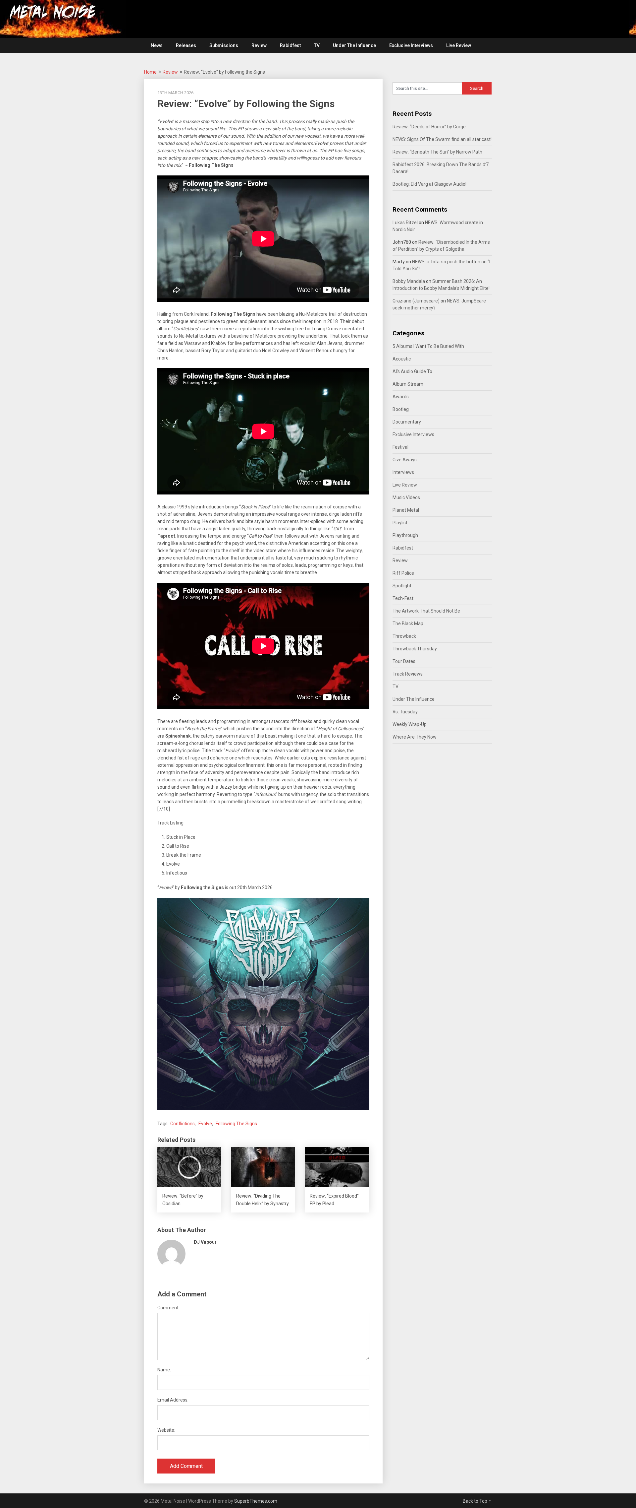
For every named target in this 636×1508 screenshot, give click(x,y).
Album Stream (408, 384)
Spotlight (402, 585)
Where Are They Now (415, 737)
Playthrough (405, 535)
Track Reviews (408, 674)
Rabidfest (290, 45)
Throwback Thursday (415, 648)
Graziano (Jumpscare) (416, 300)
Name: (164, 1369)
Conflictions (182, 1123)
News (157, 45)
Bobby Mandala (409, 281)
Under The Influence (354, 45)
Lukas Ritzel (405, 222)
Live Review (458, 45)
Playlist (400, 522)
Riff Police (403, 573)
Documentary (407, 422)
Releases (186, 45)
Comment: (168, 1307)
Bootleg (401, 409)
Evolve (205, 1123)
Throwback (404, 636)
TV (317, 45)
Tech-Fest (403, 598)
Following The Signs (236, 1123)
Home (150, 72)
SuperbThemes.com (255, 1501)
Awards (401, 396)
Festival (400, 447)
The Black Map (408, 623)
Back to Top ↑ (477, 1501)
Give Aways (405, 459)
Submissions (223, 45)
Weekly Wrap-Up (410, 724)
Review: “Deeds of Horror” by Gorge (429, 126)
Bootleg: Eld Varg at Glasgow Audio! (429, 184)
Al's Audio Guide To (412, 371)
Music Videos (406, 497)
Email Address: (172, 1400)
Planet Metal (406, 510)
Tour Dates (404, 661)
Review (259, 45)
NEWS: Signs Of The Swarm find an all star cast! (442, 139)
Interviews (403, 472)
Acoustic (402, 358)
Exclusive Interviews (411, 45)
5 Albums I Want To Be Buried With (428, 346)
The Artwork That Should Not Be (426, 611)
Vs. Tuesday (405, 711)
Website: (166, 1430)
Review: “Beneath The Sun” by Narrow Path (437, 152)
